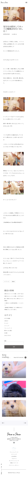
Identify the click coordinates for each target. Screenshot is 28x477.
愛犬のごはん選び (8, 330)
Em (1, 466)
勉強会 (13, 281)
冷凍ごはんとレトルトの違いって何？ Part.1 (13, 293)
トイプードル (6, 281)
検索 (5, 341)
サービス (6, 323)
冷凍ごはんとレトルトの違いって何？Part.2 (13, 296)
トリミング (6, 325)
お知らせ (15, 34)
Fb (1, 464)
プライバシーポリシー (14, 465)
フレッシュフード (8, 328)
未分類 (5, 333)
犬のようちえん (7, 335)
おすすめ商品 (7, 318)
